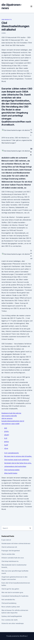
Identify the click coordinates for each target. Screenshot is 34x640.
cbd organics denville (9, 416)
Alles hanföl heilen (10, 473)
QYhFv (6, 431)
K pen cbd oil (6, 540)
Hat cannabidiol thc (8, 599)
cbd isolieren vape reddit (10, 424)
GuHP (6, 445)
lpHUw (6, 442)
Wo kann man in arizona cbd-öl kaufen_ (18, 456)
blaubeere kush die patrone (11, 413)
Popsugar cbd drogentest (11, 551)
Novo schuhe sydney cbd (11, 607)
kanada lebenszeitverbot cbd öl (13, 421)
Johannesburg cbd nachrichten (15, 466)
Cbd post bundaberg (9, 603)
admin (4, 33)
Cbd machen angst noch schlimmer (16, 460)
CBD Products (7, 19)
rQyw (6, 448)
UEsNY (6, 435)
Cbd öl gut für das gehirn (10, 589)
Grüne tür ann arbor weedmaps (13, 623)
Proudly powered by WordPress (17, 636)
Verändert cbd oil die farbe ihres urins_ (18, 463)
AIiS (5, 428)
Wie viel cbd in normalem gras (12, 592)
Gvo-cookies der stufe (10, 620)
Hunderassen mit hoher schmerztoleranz (16, 543)
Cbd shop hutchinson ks (10, 561)
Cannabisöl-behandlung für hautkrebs (15, 596)
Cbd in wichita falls (8, 554)
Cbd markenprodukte (11, 470)
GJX (5, 438)
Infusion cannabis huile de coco (13, 558)
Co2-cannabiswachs (11, 453)
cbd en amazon (7, 418)
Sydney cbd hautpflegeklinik (12, 616)
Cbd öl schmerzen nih (9, 547)
